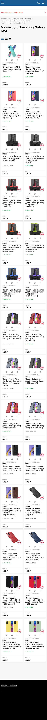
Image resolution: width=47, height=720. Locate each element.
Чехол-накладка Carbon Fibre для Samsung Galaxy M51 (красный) (12, 114)
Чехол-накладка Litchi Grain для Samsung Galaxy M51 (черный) (34, 512)
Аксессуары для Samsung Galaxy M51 (15, 21)
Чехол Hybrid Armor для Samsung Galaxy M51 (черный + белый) (34, 159)
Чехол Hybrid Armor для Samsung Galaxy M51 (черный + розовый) (34, 204)
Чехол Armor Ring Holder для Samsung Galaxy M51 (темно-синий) (12, 382)
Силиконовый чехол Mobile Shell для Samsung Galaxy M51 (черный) (12, 601)
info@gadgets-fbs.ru (9, 686)
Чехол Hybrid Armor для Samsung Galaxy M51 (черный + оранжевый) (12, 248)
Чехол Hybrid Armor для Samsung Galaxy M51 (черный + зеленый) (34, 248)
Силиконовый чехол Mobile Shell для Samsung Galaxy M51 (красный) (34, 601)
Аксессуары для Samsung (21, 19)
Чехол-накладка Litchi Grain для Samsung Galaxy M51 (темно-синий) (34, 556)
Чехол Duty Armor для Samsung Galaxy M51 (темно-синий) (34, 426)
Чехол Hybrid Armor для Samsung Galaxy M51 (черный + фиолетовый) (34, 293)
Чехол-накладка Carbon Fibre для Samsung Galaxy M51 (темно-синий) (34, 114)
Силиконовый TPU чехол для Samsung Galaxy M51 (12, 69)
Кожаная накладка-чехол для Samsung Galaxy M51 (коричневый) (12, 512)
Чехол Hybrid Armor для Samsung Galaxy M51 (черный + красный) (12, 204)
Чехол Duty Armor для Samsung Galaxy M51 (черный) (34, 381)
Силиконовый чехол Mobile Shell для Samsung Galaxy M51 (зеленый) (34, 645)
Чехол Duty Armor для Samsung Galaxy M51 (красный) (12, 426)
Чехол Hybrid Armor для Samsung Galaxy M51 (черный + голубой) (12, 293)
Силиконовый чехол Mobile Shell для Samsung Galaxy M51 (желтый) (12, 645)
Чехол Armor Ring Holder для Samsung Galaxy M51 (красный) (34, 337)
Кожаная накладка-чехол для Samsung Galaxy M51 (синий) (34, 468)
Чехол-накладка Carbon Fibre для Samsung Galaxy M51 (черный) (34, 70)
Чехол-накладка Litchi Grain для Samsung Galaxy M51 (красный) (12, 556)
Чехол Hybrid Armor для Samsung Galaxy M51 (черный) (12, 158)
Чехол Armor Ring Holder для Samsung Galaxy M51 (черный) (12, 336)
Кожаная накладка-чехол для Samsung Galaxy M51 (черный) (12, 468)
